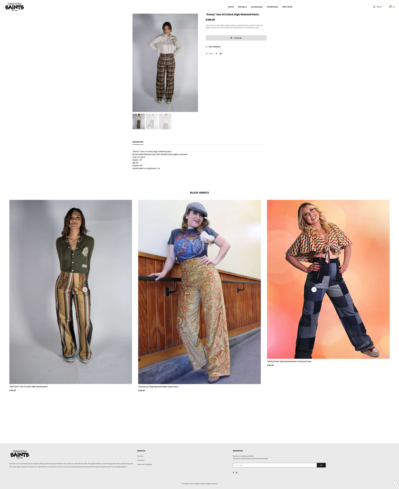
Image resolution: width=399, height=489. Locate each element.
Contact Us (141, 460)
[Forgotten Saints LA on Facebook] (233, 472)
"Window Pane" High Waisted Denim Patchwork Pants (289, 361)
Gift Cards (287, 7)
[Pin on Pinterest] (221, 54)
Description (137, 142)
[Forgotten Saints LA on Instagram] (236, 472)
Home (231, 7)
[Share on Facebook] (217, 54)
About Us (140, 456)
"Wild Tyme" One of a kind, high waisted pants (28, 387)
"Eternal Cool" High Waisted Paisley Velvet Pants (158, 387)
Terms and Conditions (144, 464)
